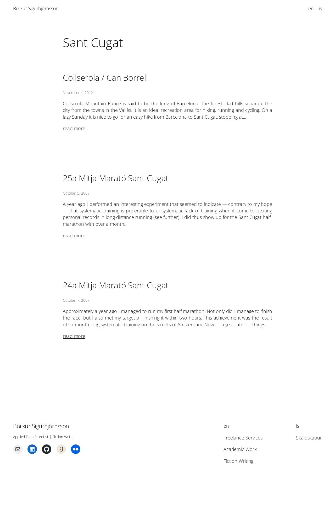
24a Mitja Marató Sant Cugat (116, 285)
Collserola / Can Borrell (105, 77)
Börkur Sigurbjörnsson (36, 8)
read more (74, 128)
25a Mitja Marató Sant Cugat (116, 178)
